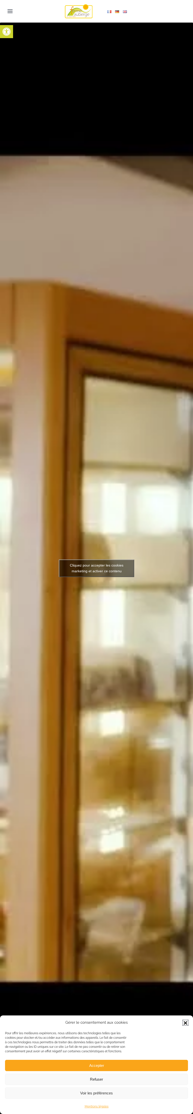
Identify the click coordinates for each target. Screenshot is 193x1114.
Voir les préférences (96, 1093)
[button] (6, 31)
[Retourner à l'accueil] (78, 11)
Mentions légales (97, 1106)
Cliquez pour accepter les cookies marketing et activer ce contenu (96, 568)
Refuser (96, 1079)
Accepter (96, 1065)
